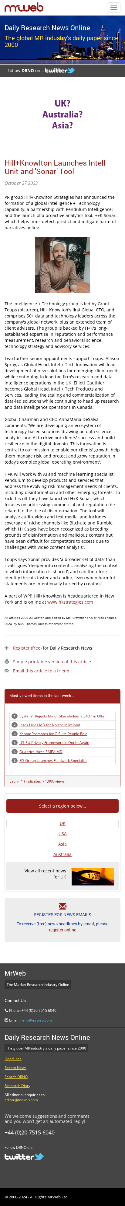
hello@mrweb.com (36, 1020)
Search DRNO (16, 1076)
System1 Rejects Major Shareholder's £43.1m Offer (62, 716)
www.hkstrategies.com (70, 602)
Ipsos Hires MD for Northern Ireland (49, 724)
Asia (62, 844)
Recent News (15, 1067)
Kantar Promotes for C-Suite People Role (53, 733)
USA (63, 833)
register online (62, 930)
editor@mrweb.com (21, 1100)
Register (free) (27, 648)
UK (63, 823)
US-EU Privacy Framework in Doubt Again (54, 742)
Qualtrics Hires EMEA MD (40, 751)
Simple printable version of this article (52, 661)
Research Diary (17, 1085)
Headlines (13, 1058)
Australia (62, 854)
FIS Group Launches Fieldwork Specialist (53, 760)
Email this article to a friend (41, 671)
